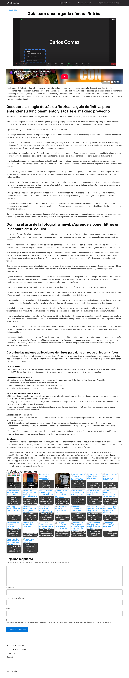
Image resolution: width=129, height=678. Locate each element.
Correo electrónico (15, 598)
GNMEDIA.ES (12, 3)
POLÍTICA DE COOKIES (15, 645)
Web (8, 609)
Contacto (10, 657)
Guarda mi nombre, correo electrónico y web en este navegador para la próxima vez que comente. (59, 622)
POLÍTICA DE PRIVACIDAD (16, 649)
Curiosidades (11, 10)
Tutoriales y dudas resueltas (108, 3)
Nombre (10, 587)
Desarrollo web (65, 3)
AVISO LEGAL (12, 653)
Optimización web (84, 3)
